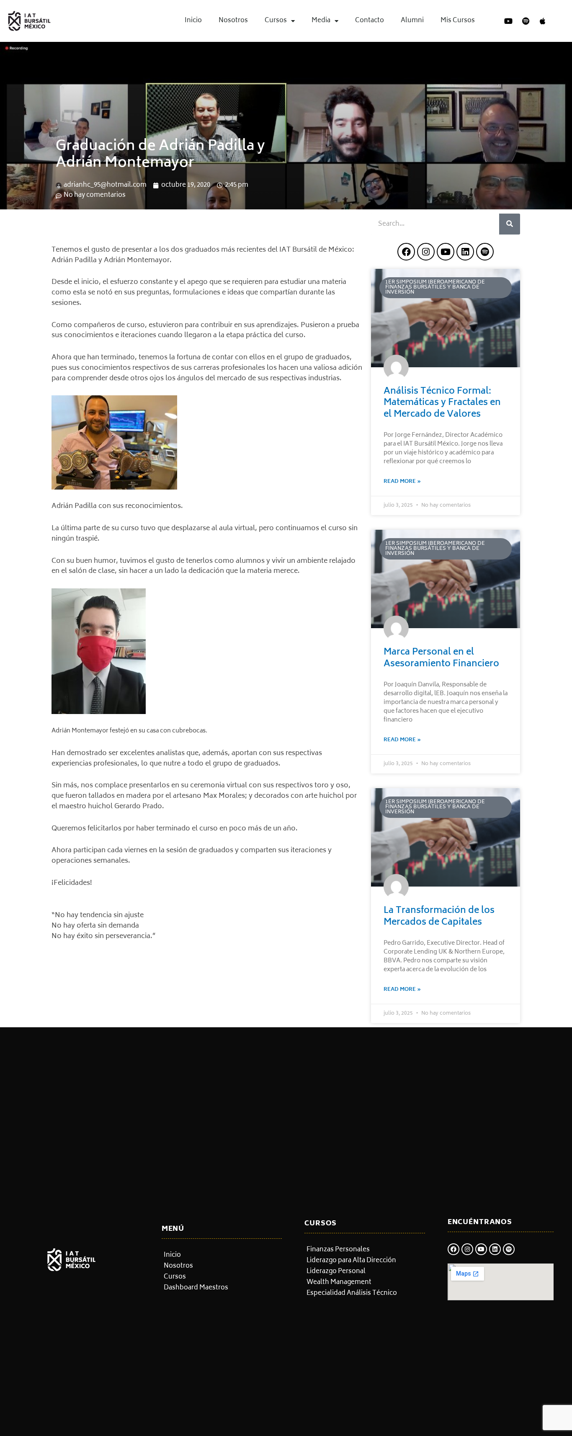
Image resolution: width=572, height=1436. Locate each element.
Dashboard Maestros (196, 1288)
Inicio (193, 20)
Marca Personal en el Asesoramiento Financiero (441, 658)
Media (321, 20)
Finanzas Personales (338, 1250)
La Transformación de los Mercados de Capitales (439, 916)
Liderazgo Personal (336, 1271)
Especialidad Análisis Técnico (352, 1293)
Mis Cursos (458, 20)
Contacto (369, 20)
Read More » (402, 481)
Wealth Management (339, 1282)
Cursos (276, 20)
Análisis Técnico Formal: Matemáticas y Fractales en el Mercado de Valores (442, 403)
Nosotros (233, 20)
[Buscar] (509, 224)
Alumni (412, 20)
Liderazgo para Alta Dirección (351, 1261)
